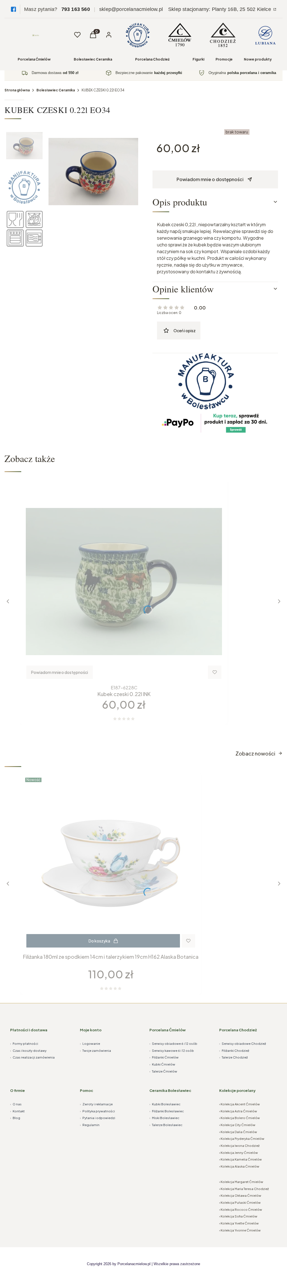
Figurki (198, 59)
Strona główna (17, 90)
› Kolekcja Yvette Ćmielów (239, 1223)
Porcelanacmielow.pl (134, 1264)
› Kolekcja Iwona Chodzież (239, 1145)
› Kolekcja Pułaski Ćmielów (240, 1202)
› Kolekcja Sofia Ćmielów (238, 1216)
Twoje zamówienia (95, 1050)
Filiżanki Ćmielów (164, 1057)
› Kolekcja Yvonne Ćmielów (240, 1230)
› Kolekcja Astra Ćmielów (238, 1111)
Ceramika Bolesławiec (170, 1090)
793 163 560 (75, 9)
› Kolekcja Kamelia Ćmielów (240, 1159)
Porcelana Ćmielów (34, 59)
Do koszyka (99, 940)
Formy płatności (24, 1043)
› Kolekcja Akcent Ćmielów (239, 1104)
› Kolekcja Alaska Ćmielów (239, 1166)
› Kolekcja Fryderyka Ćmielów (241, 1138)
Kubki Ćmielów (162, 1064)
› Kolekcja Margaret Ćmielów (241, 1182)
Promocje (224, 59)
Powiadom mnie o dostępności (210, 179)
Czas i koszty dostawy (28, 1050)
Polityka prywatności (97, 1111)
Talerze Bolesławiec (165, 1125)
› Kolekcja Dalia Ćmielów (238, 1132)
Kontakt (17, 1111)
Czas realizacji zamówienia (32, 1057)
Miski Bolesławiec (164, 1118)
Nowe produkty (258, 59)
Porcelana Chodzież (152, 59)
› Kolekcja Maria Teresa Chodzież (244, 1189)
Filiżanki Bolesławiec (166, 1111)
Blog (15, 1118)
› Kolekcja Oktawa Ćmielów (240, 1195)
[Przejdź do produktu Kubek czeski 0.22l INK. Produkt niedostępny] (124, 581)
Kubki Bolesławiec (164, 1104)
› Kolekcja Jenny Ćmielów (238, 1152)
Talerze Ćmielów (163, 1071)
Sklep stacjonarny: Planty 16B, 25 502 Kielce (220, 9)
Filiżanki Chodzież (234, 1050)
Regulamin (89, 1125)
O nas (16, 1104)
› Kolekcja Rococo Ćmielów (240, 1209)
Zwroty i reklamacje (96, 1104)
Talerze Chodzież (233, 1057)
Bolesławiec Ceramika (93, 59)
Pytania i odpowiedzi (97, 1118)
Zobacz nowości (255, 753)
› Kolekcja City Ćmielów (237, 1125)
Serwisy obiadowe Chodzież (242, 1043)
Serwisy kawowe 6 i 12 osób (171, 1050)
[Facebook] (13, 9)
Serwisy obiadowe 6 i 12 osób (173, 1043)
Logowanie (90, 1043)
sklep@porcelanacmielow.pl (131, 9)
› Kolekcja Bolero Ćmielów (239, 1118)
